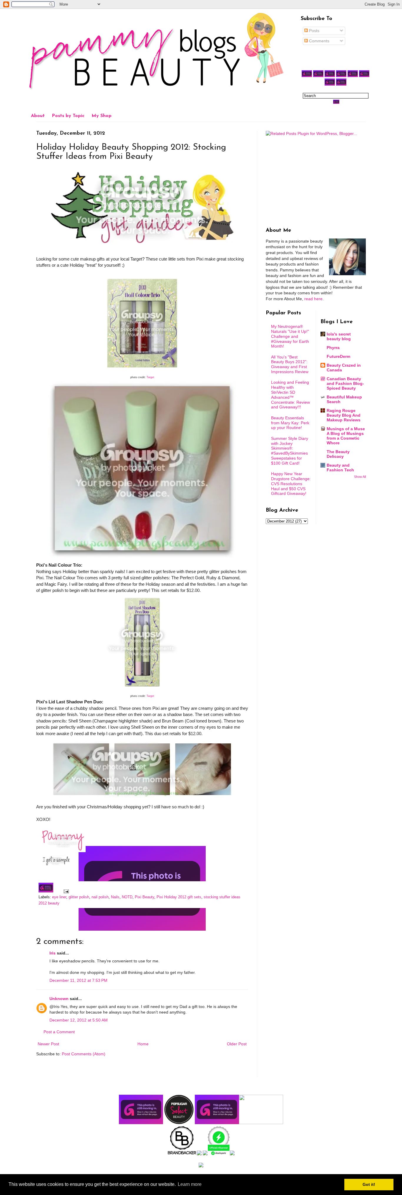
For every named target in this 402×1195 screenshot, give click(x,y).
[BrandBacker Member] (182, 1153)
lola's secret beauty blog (339, 336)
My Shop (102, 116)
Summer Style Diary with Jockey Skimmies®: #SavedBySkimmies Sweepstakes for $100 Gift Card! (289, 450)
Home (143, 1044)
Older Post (237, 1044)
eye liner (59, 897)
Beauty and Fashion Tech (340, 467)
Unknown (59, 998)
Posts (313, 30)
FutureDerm (338, 356)
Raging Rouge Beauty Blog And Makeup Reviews (344, 415)
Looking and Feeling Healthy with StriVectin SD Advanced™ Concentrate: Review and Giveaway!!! (290, 394)
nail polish (100, 897)
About (38, 116)
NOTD (127, 897)
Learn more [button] (190, 1184)
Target (150, 377)
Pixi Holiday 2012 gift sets (179, 897)
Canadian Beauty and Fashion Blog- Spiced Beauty (345, 383)
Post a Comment (59, 1031)
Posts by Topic (68, 116)
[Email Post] (65, 891)
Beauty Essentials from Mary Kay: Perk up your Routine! (290, 422)
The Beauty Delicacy (338, 454)
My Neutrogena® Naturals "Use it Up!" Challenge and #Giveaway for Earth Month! (290, 336)
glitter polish (79, 897)
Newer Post (48, 1044)
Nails (115, 897)
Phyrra (333, 347)
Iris (52, 953)
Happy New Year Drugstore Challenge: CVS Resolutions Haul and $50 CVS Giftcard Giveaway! (291, 483)
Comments (318, 41)
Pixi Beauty (144, 897)
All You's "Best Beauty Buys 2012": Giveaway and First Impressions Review (289, 364)
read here (313, 298)
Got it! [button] (369, 1184)
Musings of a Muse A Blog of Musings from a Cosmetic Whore (346, 435)
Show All (360, 476)
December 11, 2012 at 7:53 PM (78, 980)
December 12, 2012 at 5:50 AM (78, 1020)
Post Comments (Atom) (83, 1054)
